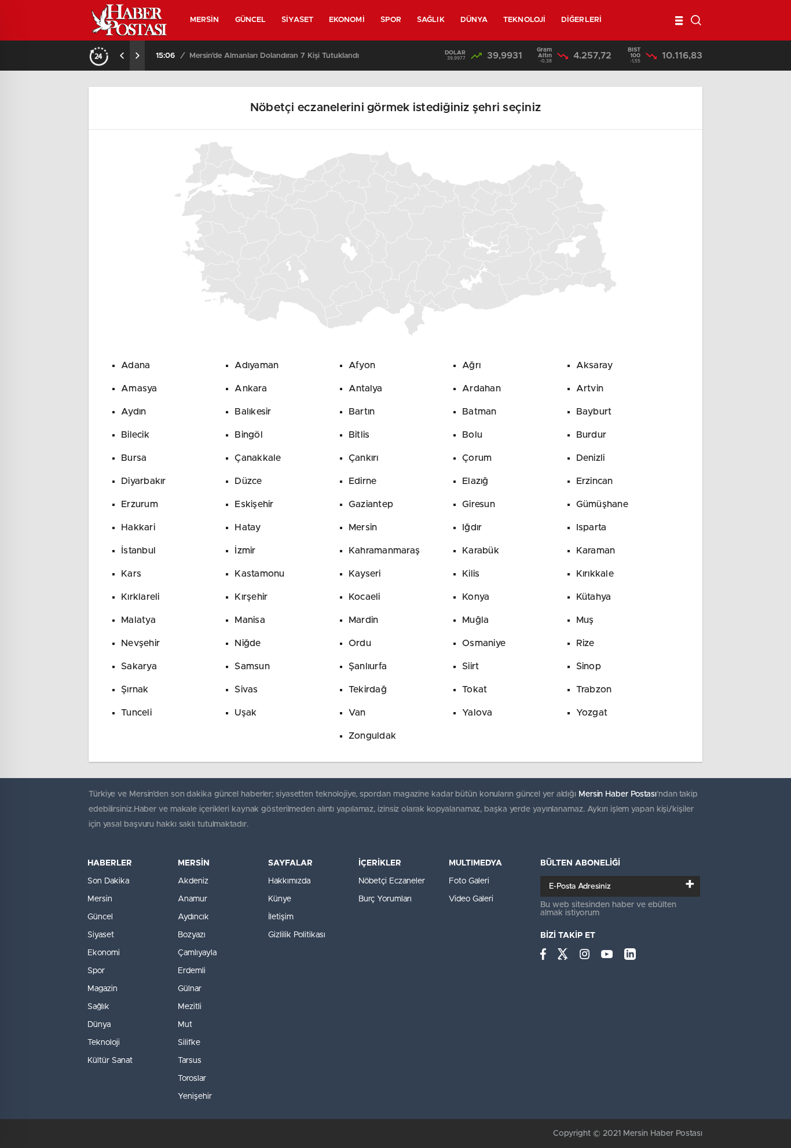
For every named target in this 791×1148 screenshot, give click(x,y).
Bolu (472, 434)
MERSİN (204, 20)
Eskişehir (254, 504)
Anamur (192, 899)
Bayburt (594, 411)
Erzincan (594, 481)
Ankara (251, 388)
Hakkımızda (289, 881)
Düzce (248, 481)
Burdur (591, 434)
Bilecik (135, 434)
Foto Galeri (469, 881)
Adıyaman (257, 365)
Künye (279, 899)
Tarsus (190, 1061)
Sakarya (139, 666)
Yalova (477, 712)
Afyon (362, 365)
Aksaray (594, 365)
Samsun (252, 666)
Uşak (246, 712)
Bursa (134, 458)
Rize (585, 643)
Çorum (477, 458)
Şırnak (135, 689)
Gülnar (190, 989)
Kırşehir (251, 596)
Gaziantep (371, 504)
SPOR (390, 20)
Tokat (474, 689)
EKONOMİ (347, 20)
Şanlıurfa (368, 666)
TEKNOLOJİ (524, 20)
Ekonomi (103, 953)
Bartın (362, 411)
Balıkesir (253, 411)
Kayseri (365, 573)
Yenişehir (195, 1096)
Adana (135, 365)
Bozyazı (192, 935)
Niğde (248, 643)
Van (357, 712)
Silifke (189, 1043)
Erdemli (192, 971)
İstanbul (138, 550)
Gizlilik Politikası (296, 935)
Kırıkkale (595, 573)
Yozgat (592, 712)
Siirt (470, 666)
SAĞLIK (431, 20)
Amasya (139, 388)
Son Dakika (108, 881)
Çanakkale (258, 458)
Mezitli (190, 1007)
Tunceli (136, 712)
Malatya (138, 620)
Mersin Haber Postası (617, 794)
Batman (479, 411)
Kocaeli (364, 596)
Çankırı (364, 458)
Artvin (590, 388)
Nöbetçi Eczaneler (391, 881)
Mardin (364, 620)
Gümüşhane (602, 504)
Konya (475, 596)
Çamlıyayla (197, 953)
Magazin (102, 989)
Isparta (591, 527)
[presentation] (122, 56)
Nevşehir (140, 643)
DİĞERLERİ (581, 20)
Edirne (363, 481)
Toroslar (192, 1078)
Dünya (99, 1025)
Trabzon (594, 689)
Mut (185, 1025)
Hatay (248, 527)
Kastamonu (259, 573)
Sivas (246, 689)
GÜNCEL (250, 20)
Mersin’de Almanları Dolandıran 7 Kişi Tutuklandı (274, 56)
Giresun (478, 504)
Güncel (100, 917)
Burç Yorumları (385, 899)
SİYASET (297, 20)
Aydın (133, 411)
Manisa (250, 620)
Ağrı (471, 365)
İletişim (281, 917)
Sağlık (98, 1007)
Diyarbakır (143, 481)
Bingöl (249, 434)
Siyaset (100, 935)
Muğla (475, 620)
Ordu (360, 643)
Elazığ (475, 481)
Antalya (366, 388)
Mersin (363, 527)
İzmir (245, 550)
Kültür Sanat (110, 1061)
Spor (96, 971)
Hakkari (138, 527)
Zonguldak (372, 735)
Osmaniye (484, 643)
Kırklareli (140, 596)
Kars (131, 573)
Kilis (470, 573)
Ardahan (481, 388)
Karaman (596, 550)
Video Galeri (471, 899)
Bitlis (359, 434)
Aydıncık (193, 917)
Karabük (480, 550)
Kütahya (593, 596)
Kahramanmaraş (384, 550)
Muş (585, 620)
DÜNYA (474, 20)
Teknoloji (103, 1043)
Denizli (590, 458)
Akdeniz (193, 881)
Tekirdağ (368, 689)
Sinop (588, 666)
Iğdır (472, 527)
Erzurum (139, 504)
